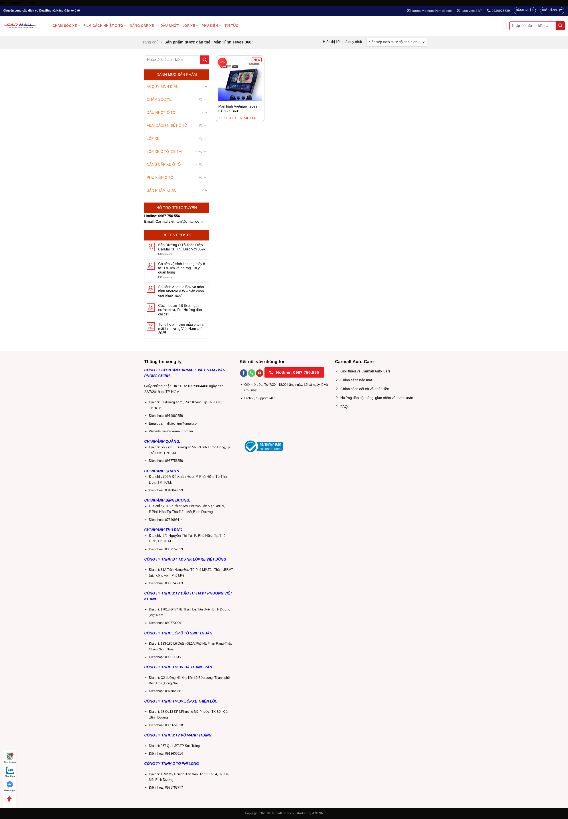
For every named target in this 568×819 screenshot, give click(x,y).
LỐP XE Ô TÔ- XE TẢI (164, 152)
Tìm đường (10, 762)
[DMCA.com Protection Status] (276, 422)
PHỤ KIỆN (209, 26)
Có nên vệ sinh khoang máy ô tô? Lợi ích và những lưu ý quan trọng (181, 268)
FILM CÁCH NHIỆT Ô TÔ (103, 26)
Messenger (10, 790)
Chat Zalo (10, 776)
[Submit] (560, 25)
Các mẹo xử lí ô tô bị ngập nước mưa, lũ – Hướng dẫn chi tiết (180, 310)
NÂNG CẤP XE (142, 26)
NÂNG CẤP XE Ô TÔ (164, 164)
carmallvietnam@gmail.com (179, 423)
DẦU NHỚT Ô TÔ (161, 112)
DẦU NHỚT (169, 26)
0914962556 (174, 415)
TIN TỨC (231, 26)
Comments (165, 254)
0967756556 (174, 461)
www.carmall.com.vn (177, 431)
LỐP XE (188, 26)
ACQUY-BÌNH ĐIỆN (163, 87)
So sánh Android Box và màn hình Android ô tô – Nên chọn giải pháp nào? (181, 291)
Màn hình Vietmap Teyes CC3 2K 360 (237, 108)
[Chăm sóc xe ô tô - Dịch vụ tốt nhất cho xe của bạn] (20, 26)
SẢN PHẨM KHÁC (162, 190)
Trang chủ (150, 42)
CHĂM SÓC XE (65, 26)
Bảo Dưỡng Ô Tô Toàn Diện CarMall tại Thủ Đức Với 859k (181, 247)
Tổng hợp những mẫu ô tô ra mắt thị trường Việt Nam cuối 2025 (180, 329)
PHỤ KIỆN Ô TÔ (160, 177)
